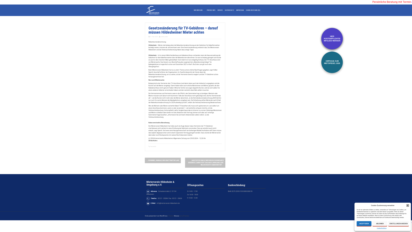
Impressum (240, 10)
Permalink (153, 146)
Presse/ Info (211, 10)
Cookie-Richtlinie (381, 228)
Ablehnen (380, 224)
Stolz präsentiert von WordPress (156, 216)
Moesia (176, 216)
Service (220, 10)
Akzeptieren (364, 224)
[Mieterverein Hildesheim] (152, 10)
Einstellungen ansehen (398, 224)
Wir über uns (198, 10)
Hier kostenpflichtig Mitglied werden (332, 38)
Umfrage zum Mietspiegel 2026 (332, 62)
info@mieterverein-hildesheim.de (168, 203)
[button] (408, 205)
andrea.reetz (164, 36)
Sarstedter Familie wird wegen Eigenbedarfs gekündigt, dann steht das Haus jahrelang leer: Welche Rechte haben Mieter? (206, 163)
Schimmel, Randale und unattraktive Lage (162, 160)
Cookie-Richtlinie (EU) (253, 10)
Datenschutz (229, 10)
